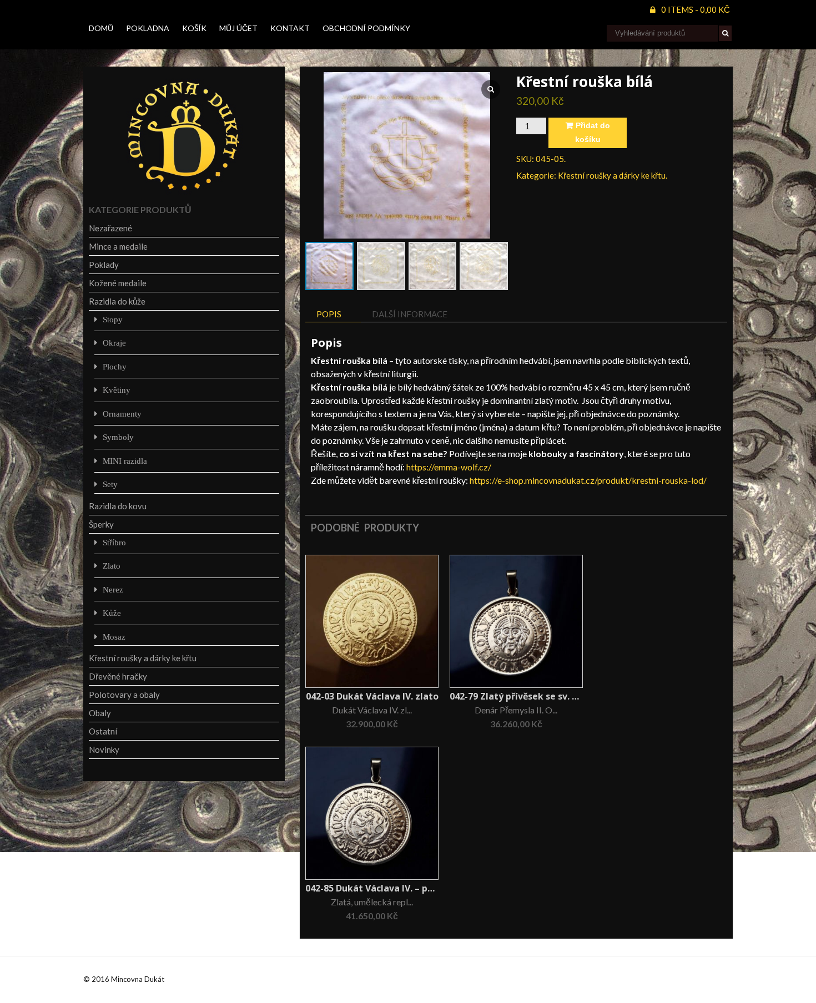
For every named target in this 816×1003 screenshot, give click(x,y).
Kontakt (290, 28)
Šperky (101, 524)
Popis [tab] (328, 314)
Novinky (104, 749)
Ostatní (103, 731)
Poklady (104, 265)
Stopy (113, 319)
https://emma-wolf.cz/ (448, 467)
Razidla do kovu (118, 506)
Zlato (111, 565)
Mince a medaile (118, 246)
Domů (101, 28)
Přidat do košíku (592, 132)
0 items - (695, 9)
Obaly (100, 713)
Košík (194, 28)
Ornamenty (122, 413)
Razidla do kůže (117, 301)
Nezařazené (110, 228)
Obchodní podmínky (366, 28)
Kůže (112, 613)
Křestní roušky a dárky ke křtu (612, 175)
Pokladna (147, 28)
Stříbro (114, 542)
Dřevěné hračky (118, 676)
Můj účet (238, 28)
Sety (110, 484)
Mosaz (114, 636)
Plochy (115, 366)
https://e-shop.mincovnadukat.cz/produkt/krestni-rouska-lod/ (588, 480)
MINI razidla (125, 461)
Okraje (114, 342)
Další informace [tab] (409, 314)
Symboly (118, 437)
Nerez (113, 589)
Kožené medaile (118, 283)
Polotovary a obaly (124, 695)
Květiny (116, 390)
